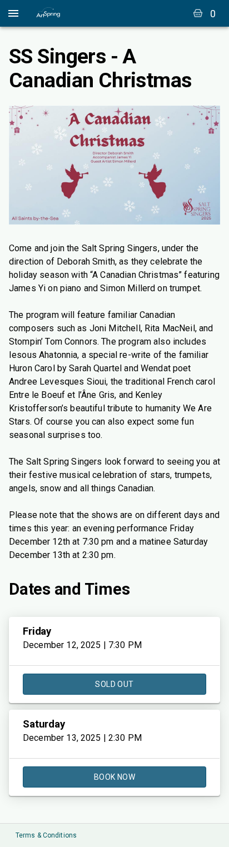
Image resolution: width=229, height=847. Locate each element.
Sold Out (114, 684)
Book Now (114, 777)
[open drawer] (13, 13)
